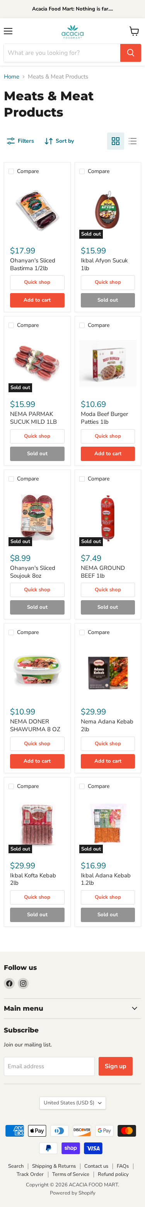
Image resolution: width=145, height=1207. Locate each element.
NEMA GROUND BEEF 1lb (103, 572)
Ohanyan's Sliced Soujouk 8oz (32, 572)
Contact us (96, 1166)
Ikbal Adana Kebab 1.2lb (106, 879)
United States (69, 1102)
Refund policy (113, 1174)
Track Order (30, 1174)
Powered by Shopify (73, 1193)
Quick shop (37, 282)
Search (16, 1166)
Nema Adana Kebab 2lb (107, 725)
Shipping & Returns (54, 1166)
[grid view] (115, 141)
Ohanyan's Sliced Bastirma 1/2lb (32, 264)
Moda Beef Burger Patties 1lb (104, 418)
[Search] (130, 53)
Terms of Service (70, 1174)
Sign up (115, 1066)
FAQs (123, 1166)
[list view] (132, 141)
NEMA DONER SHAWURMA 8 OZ (35, 725)
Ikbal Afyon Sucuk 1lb (104, 264)
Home (11, 76)
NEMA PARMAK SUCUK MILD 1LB (33, 418)
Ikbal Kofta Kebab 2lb (33, 879)
